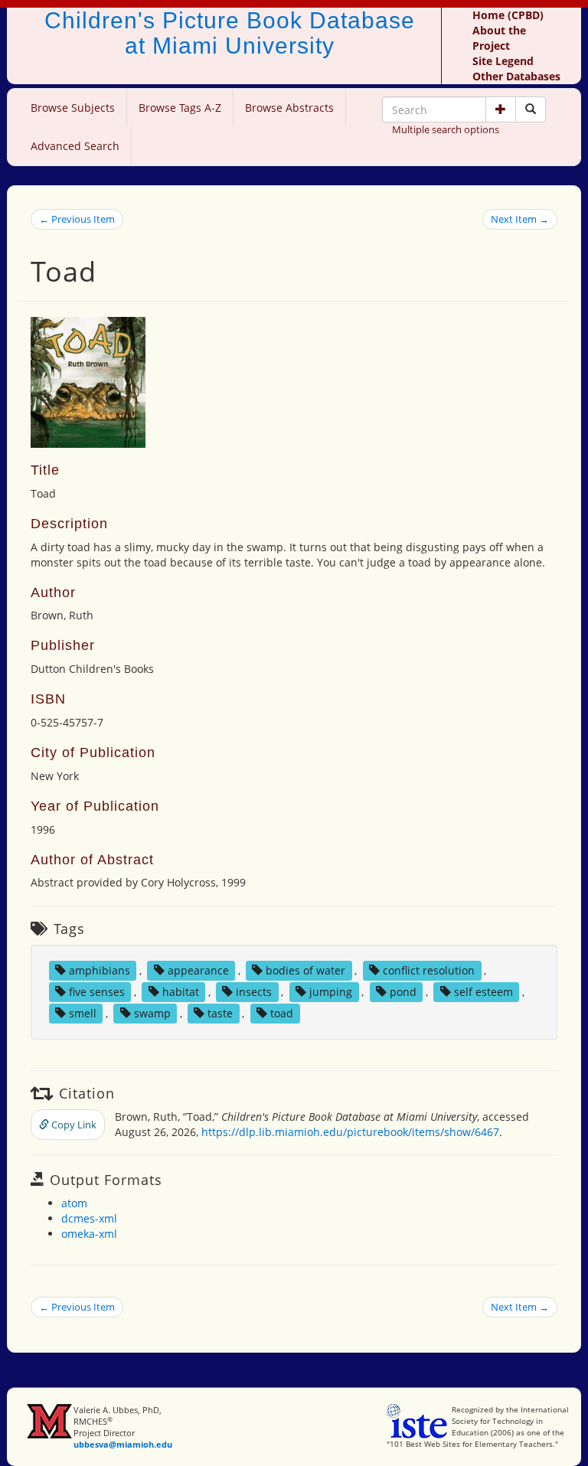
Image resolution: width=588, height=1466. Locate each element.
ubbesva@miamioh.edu (123, 1444)
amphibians (99, 970)
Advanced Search (75, 146)
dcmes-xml (89, 1218)
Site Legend (503, 61)
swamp (152, 1013)
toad (281, 1013)
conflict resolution (429, 970)
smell (82, 1013)
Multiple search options (445, 129)
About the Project (499, 38)
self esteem (483, 991)
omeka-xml (89, 1233)
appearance (198, 970)
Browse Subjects (73, 107)
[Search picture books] (530, 109)
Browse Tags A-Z (180, 107)
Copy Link (72, 1124)
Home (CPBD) (508, 15)
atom (74, 1203)
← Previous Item (77, 219)
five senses (97, 991)
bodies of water (305, 970)
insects (254, 991)
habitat (180, 991)
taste (220, 1013)
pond (403, 991)
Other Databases (516, 76)
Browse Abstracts (289, 107)
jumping (330, 991)
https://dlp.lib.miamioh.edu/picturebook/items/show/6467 (350, 1132)
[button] (500, 109)
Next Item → (520, 219)
